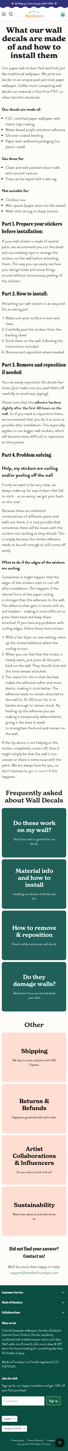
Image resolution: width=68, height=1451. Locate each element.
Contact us (52, 1440)
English (8, 1418)
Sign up (53, 1401)
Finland (13, 1428)
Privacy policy (17, 1440)
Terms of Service (35, 1440)
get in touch (38, 771)
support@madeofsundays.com (34, 1273)
